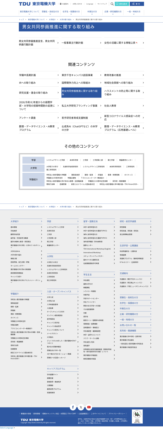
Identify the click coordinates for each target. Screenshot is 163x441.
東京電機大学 (32, 419)
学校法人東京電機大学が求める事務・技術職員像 (64, 181)
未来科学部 (74, 160)
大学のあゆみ (15, 251)
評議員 (100, 175)
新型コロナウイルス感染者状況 (83, 184)
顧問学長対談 (15, 234)
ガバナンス (128, 175)
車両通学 (86, 345)
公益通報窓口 (84, 413)
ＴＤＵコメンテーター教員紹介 (92, 178)
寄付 (138, 3)
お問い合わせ (77, 4)
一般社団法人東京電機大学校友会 (131, 343)
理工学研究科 (51, 170)
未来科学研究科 (115, 167)
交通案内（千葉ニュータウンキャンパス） (134, 286)
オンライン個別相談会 (55, 315)
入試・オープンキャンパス (59, 291)
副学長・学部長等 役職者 (19, 238)
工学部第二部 (98, 160)
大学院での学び (52, 167)
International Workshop (92, 252)
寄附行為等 (50, 184)
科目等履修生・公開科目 (128, 251)
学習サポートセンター (91, 298)
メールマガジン (52, 333)
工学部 (85, 160)
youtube (89, 407)
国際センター (88, 245)
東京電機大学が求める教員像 (21, 269)
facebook (73, 407)
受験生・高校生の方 (50, 11)
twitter (81, 407)
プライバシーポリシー (116, 413)
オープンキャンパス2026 (55, 311)
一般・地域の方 (133, 11)
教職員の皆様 (26, 413)
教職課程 (86, 287)
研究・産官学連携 (128, 221)
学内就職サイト (52, 374)
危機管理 (63, 184)
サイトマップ (102, 4)
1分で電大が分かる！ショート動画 (59, 354)
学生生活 (87, 274)
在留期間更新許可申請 (91, 263)
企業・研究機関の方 (113, 11)
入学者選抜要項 (52, 304)
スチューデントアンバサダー (93, 256)
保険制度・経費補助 (90, 324)
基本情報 (14, 227)
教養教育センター (126, 160)
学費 (85, 313)
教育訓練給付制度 (89, 359)
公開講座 (50, 385)
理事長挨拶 (75, 175)
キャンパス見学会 (53, 322)
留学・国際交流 (90, 221)
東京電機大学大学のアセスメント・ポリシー (25, 281)
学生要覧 (86, 280)
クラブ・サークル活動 (91, 338)
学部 (49, 221)
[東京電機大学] (37, 3)
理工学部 (111, 160)
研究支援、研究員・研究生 (129, 231)
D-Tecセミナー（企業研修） (129, 262)
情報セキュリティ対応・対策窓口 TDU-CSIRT (59, 413)
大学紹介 (52, 19)
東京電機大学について (29, 11)
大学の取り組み (65, 19)
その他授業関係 (88, 309)
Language (89, 4)
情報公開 (14, 258)
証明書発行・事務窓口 (91, 327)
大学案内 (50, 337)
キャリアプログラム (56, 368)
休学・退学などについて (91, 335)
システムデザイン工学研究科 (94, 167)
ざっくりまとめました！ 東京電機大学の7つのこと (61, 341)
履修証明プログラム (54, 389)
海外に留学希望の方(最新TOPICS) (95, 238)
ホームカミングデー (18, 266)
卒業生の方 (92, 11)
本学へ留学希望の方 (90, 227)
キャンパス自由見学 (54, 326)
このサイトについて (98, 413)
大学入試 (50, 297)
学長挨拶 (14, 231)
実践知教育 (51, 392)
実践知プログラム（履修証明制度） (132, 258)
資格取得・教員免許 (54, 382)
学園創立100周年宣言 (54, 178)
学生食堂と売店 (88, 342)
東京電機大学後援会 (90, 355)
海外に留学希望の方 (90, 234)
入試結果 (50, 308)
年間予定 (86, 295)
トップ (21, 19)
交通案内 (65, 4)
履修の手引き (88, 284)
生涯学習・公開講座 (129, 245)
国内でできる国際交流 (91, 260)
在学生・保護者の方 (71, 11)
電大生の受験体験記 (54, 346)
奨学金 (85, 316)
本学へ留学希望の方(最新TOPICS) (95, 231)
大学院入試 (51, 301)
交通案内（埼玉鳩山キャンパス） (131, 282)
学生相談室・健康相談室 (91, 331)
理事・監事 (89, 175)
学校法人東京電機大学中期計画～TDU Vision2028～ (119, 184)
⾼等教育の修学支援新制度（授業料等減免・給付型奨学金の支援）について (97, 350)
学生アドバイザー (89, 302)
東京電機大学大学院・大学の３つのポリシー (25, 246)
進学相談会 (51, 319)
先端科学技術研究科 (70, 167)
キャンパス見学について (55, 330)
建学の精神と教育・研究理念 (21, 241)
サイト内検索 (114, 4)
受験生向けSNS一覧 (54, 350)
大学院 (50, 256)
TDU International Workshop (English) (97, 249)
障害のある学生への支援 (91, 306)
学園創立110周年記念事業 (98, 181)
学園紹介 (15, 293)
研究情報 (123, 227)
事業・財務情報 (113, 175)
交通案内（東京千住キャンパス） (131, 279)
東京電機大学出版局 (127, 340)
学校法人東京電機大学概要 (56, 175)
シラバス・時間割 (89, 291)
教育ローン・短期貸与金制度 (93, 320)
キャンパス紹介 (16, 276)
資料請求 (123, 3)
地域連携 (123, 255)
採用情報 (36, 413)
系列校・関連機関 (119, 181)
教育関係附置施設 (17, 273)
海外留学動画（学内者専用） (93, 241)
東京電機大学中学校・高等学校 (131, 336)
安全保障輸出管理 (126, 234)
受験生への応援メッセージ (56, 357)
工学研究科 (130, 167)
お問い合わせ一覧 (128, 325)
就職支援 (50, 378)
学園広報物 (72, 178)
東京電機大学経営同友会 (128, 347)
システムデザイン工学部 (55, 160)
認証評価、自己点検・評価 (20, 262)
